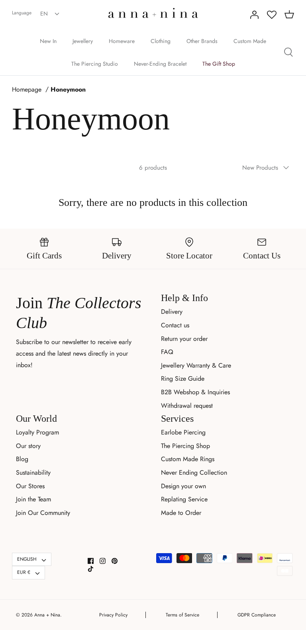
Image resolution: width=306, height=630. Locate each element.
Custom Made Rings (187, 459)
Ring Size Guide (182, 378)
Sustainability (33, 472)
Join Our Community (43, 512)
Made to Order (181, 512)
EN (44, 14)
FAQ (167, 351)
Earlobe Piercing (183, 432)
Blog (22, 459)
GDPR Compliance (256, 614)
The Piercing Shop (185, 445)
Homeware (122, 41)
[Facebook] (91, 561)
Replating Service (184, 499)
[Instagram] (103, 561)
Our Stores (30, 486)
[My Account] (254, 15)
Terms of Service (182, 614)
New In (48, 41)
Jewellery (83, 41)
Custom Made (249, 41)
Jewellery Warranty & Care (196, 365)
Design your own (183, 486)
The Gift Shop (218, 64)
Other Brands (202, 41)
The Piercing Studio (94, 64)
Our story (28, 445)
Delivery (171, 311)
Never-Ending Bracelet (160, 64)
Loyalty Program (37, 432)
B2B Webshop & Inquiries (195, 392)
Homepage (26, 89)
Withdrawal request (187, 405)
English (27, 559)
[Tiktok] (91, 569)
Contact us (175, 325)
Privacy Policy (113, 614)
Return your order (184, 338)
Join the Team (33, 499)
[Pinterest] (115, 561)
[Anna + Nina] (153, 13)
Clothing (161, 41)
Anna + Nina (47, 614)
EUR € (23, 572)
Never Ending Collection (194, 472)
